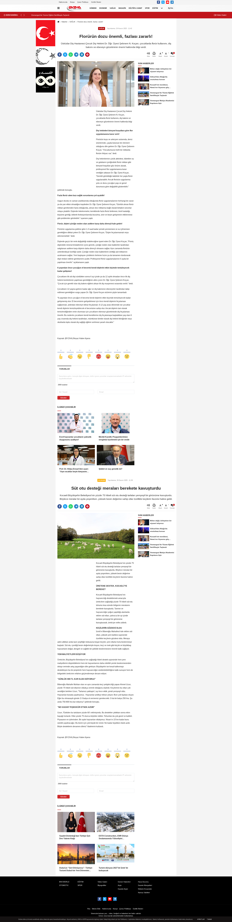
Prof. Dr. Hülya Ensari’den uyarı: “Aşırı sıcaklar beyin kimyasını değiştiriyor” (74, 470)
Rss (88, 909)
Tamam (209, 919)
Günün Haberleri (124, 882)
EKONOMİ (103, 8)
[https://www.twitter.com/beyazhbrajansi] (163, 2)
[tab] (64, 369)
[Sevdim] (79, 352)
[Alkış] (70, 352)
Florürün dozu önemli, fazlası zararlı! (90, 22)
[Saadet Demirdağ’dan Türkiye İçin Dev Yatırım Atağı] (76, 822)
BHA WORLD (64, 882)
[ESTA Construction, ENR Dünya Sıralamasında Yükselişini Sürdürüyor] (115, 822)
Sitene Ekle (96, 909)
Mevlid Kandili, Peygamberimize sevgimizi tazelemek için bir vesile (114, 438)
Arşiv (120, 885)
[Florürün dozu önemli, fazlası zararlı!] (95, 84)
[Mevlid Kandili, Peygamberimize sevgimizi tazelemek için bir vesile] (115, 423)
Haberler (64, 22)
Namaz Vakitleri (144, 893)
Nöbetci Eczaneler (145, 889)
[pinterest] (87, 54)
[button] (24, 15)
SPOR (147, 8)
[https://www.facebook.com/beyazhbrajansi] (158, 2)
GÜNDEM (93, 8)
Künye (72, 2)
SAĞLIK (113, 8)
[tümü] (161, 8)
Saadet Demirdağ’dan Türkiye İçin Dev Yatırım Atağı (74, 837)
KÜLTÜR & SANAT (135, 8)
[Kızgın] (98, 352)
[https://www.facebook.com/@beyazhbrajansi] (167, 2)
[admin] (172, 2)
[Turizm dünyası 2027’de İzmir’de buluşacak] (115, 854)
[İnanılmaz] (117, 352)
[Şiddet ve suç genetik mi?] (115, 455)
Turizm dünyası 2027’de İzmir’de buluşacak (113, 869)
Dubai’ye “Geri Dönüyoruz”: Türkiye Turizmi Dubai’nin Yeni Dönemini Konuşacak (75, 869)
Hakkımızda (63, 2)
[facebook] (59, 54)
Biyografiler (102, 885)
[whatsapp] (71, 54)
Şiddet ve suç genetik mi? (110, 469)
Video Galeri (221, 15)
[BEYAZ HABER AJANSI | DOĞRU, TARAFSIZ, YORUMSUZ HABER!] (74, 8)
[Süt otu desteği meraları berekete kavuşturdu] (95, 536)
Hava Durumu (143, 882)
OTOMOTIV (63, 885)
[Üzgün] (126, 352)
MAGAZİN (122, 8)
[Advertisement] (75, 146)
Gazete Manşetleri (145, 885)
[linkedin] (82, 54)
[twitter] (65, 54)
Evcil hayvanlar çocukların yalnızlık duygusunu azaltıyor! (75, 438)
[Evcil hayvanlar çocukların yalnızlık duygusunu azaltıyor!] (76, 423)
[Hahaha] (108, 352)
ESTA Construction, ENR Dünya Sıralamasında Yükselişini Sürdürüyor (113, 837)
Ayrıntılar (200, 919)
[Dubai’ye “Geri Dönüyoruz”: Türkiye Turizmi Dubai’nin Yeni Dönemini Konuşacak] (76, 854)
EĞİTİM (155, 8)
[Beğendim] (60, 352)
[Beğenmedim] (89, 352)
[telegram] (76, 54)
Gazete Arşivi (123, 889)
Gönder (63, 398)
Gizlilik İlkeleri (96, 2)
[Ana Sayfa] (58, 22)
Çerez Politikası (82, 2)
